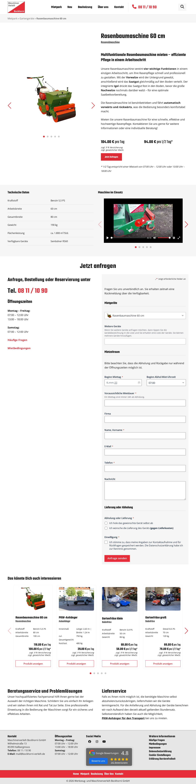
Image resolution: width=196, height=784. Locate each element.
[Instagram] (96, 742)
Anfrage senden (117, 558)
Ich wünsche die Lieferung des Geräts (141, 528)
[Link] (16, 7)
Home (76, 774)
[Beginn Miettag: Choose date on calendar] (139, 382)
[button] (93, 105)
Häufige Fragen (17, 340)
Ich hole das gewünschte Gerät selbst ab (131, 523)
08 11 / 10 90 (32, 291)
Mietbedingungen (19, 348)
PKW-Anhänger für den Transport (123, 718)
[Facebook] (89, 742)
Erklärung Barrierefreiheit (162, 759)
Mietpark (12, 18)
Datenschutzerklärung (161, 545)
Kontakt (119, 774)
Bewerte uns (98, 760)
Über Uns (109, 774)
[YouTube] (104, 742)
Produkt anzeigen (33, 663)
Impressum (154, 748)
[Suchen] (182, 7)
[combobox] (146, 341)
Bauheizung (97, 774)
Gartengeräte (27, 18)
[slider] (128, 237)
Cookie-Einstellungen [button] (160, 755)
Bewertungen (119, 762)
